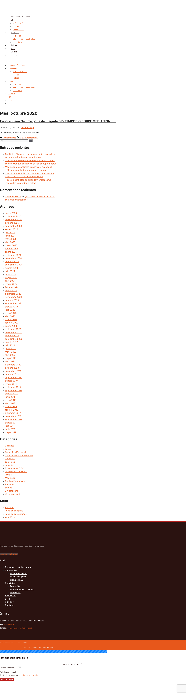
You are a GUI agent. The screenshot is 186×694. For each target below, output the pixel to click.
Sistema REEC (18, 30)
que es (8, 487)
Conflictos (10, 458)
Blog (13, 49)
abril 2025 (10, 242)
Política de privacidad (9, 672)
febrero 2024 (11, 287)
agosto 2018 (11, 393)
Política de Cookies (60, 643)
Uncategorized (9, 137)
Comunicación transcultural (19, 455)
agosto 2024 (11, 268)
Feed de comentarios (16, 514)
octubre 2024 (12, 261)
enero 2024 (11, 290)
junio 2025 (10, 235)
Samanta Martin (13, 196)
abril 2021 (10, 361)
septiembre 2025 (13, 226)
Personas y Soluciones (20, 17)
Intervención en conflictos (24, 39)
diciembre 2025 (13, 216)
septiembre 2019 (13, 377)
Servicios (15, 33)
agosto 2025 (11, 229)
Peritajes (9, 484)
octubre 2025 (12, 223)
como (8, 449)
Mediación (10, 478)
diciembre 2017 (13, 413)
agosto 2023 (11, 306)
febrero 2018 (11, 410)
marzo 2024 (11, 284)
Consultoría (17, 42)
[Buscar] (31, 140)
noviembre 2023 (13, 297)
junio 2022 (10, 348)
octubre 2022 (12, 335)
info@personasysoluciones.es (19, 628)
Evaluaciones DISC (14, 468)
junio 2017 (10, 429)
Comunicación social (15, 452)
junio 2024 (10, 274)
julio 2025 (10, 232)
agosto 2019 (11, 380)
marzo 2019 (11, 384)
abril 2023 (10, 316)
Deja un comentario (28, 137)
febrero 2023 (11, 322)
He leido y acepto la (21, 675)
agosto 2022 (11, 342)
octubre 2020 (12, 368)
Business (9, 445)
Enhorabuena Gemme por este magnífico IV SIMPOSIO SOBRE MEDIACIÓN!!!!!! (58, 121)
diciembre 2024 (13, 255)
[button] (77, 60)
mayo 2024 (11, 277)
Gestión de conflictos (16, 471)
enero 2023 (11, 326)
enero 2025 (11, 252)
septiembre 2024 (14, 264)
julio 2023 (10, 310)
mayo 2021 (10, 358)
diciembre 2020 (13, 364)
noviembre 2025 (13, 219)
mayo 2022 (10, 352)
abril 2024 (10, 281)
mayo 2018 (10, 400)
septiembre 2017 (13, 419)
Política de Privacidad (39, 643)
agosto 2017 (11, 422)
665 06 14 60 (9, 624)
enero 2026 (11, 213)
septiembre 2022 (13, 339)
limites (8, 475)
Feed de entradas (14, 510)
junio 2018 (10, 397)
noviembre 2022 (13, 332)
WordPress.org (12, 517)
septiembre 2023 (14, 303)
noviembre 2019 (13, 371)
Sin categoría (11, 491)
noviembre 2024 (13, 258)
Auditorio (15, 45)
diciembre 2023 (13, 294)
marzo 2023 (11, 319)
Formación (17, 36)
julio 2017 (10, 426)
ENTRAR (14, 52)
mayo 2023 (11, 313)
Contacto (14, 55)
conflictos (10, 462)
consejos (9, 465)
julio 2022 (10, 345)
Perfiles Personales (15, 481)
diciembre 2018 (13, 387)
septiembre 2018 (13, 390)
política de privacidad (30, 675)
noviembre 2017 (13, 416)
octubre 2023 (12, 300)
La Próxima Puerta (20, 23)
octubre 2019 (12, 374)
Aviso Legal (76, 643)
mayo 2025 (10, 239)
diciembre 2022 (13, 329)
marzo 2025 (11, 245)
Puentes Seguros (20, 26)
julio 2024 (10, 271)
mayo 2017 (10, 432)
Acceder (9, 507)
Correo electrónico (8, 668)
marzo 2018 (11, 406)
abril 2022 (10, 355)
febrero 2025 (11, 248)
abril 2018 (10, 403)
